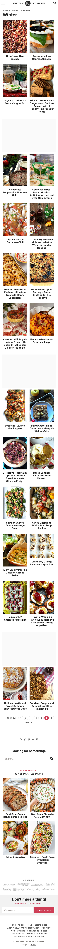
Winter (26, 11)
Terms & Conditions (37, 934)
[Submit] (51, 759)
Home (5, 11)
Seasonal (16, 11)
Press (44, 931)
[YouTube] (33, 739)
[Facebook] (25, 739)
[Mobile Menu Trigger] (3, 4)
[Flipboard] (37, 739)
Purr (33, 945)
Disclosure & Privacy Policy (29, 937)
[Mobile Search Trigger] (54, 4)
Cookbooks (33, 931)
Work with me (18, 931)
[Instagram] (20, 739)
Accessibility (17, 934)
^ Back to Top (17, 925)
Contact (46, 928)
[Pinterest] (29, 739)
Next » (28, 723)
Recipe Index (41, 925)
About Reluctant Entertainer (23, 928)
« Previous (11, 718)
